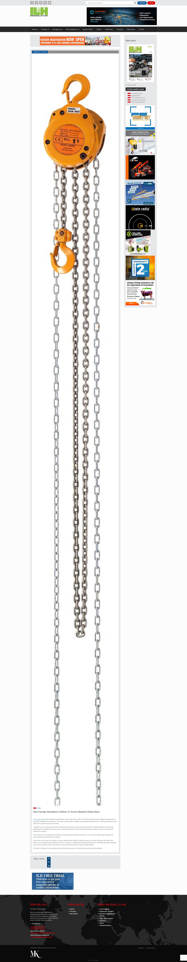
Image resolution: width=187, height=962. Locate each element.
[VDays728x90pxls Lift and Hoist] (75, 41)
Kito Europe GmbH (39, 819)
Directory (120, 29)
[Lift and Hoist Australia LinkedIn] (49, 865)
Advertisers (109, 29)
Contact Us (36, 924)
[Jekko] (140, 179)
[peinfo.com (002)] (140, 129)
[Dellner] (138, 254)
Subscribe (141, 948)
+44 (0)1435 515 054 (37, 929)
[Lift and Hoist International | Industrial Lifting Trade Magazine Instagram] (45, 2)
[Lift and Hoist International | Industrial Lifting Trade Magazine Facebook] (32, 2)
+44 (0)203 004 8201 (37, 927)
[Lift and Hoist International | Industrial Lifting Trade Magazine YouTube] (49, 2)
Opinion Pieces (88, 29)
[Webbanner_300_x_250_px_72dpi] (140, 229)
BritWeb (96, 960)
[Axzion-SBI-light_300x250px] (140, 204)
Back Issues (131, 29)
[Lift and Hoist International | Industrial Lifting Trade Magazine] (39, 16)
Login (151, 3)
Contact (141, 29)
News (34, 29)
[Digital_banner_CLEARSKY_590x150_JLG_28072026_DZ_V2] (122, 16)
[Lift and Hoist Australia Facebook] (49, 858)
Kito (34, 835)
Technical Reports (71, 29)
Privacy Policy (150, 948)
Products (44, 29)
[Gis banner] (140, 154)
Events (99, 29)
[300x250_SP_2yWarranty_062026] (140, 279)
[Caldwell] (140, 305)
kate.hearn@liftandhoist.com (41, 937)
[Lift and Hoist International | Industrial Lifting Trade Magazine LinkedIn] (40, 2)
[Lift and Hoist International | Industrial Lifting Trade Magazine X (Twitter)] (36, 2)
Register (142, 3)
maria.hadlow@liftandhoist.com (42, 933)
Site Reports (56, 29)
